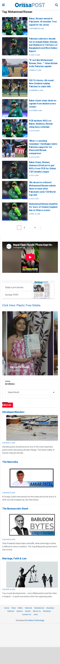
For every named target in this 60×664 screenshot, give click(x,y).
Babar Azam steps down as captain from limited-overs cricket (42, 103)
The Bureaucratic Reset (15, 508)
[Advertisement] (30, 655)
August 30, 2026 (9, 492)
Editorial (11, 611)
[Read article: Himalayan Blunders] (32, 428)
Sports (28, 611)
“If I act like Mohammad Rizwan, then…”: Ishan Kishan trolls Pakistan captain (43, 63)
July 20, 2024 (34, 130)
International (39, 608)
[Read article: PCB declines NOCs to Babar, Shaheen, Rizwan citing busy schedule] (14, 128)
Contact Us (26, 614)
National (28, 608)
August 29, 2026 (9, 539)
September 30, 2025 (37, 28)
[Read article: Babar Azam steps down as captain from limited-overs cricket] (14, 108)
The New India (10, 461)
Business (50, 608)
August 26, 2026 (9, 589)
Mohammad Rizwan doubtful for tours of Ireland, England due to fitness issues (43, 207)
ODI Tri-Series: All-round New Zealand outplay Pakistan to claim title (41, 83)
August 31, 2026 (9, 443)
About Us (37, 611)
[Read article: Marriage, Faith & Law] (32, 574)
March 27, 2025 (35, 70)
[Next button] (56, 343)
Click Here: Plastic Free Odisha (21, 305)
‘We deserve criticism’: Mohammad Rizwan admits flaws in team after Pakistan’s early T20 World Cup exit (42, 188)
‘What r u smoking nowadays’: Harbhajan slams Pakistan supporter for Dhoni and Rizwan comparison (43, 147)
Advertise (47, 611)
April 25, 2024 (35, 214)
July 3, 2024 (34, 175)
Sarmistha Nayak (19, 366)
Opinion (19, 611)
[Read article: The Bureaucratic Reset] (32, 524)
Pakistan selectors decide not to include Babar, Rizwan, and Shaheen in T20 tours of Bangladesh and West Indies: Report (43, 45)
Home (6, 608)
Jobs (35, 614)
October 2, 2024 (36, 110)
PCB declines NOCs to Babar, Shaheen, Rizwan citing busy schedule (41, 123)
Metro (20, 608)
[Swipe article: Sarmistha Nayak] (30, 343)
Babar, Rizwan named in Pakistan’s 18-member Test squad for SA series (43, 21)
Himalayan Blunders (13, 412)
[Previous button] (4, 343)
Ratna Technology (36, 620)
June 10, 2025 (35, 55)
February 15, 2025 (36, 90)
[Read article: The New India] (32, 478)
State (13, 608)
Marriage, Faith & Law (14, 558)
